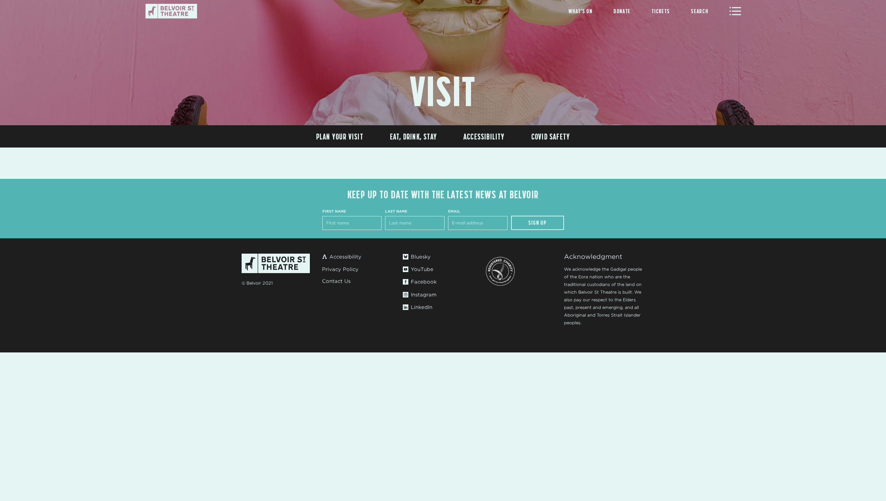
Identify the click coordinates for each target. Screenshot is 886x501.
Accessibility (484, 136)
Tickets (660, 11)
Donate (621, 11)
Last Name (396, 211)
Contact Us (336, 281)
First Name (334, 211)
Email (454, 211)
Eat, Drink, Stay (413, 136)
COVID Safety (550, 136)
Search (699, 11)
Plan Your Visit (339, 136)
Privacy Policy (340, 269)
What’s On (580, 11)
